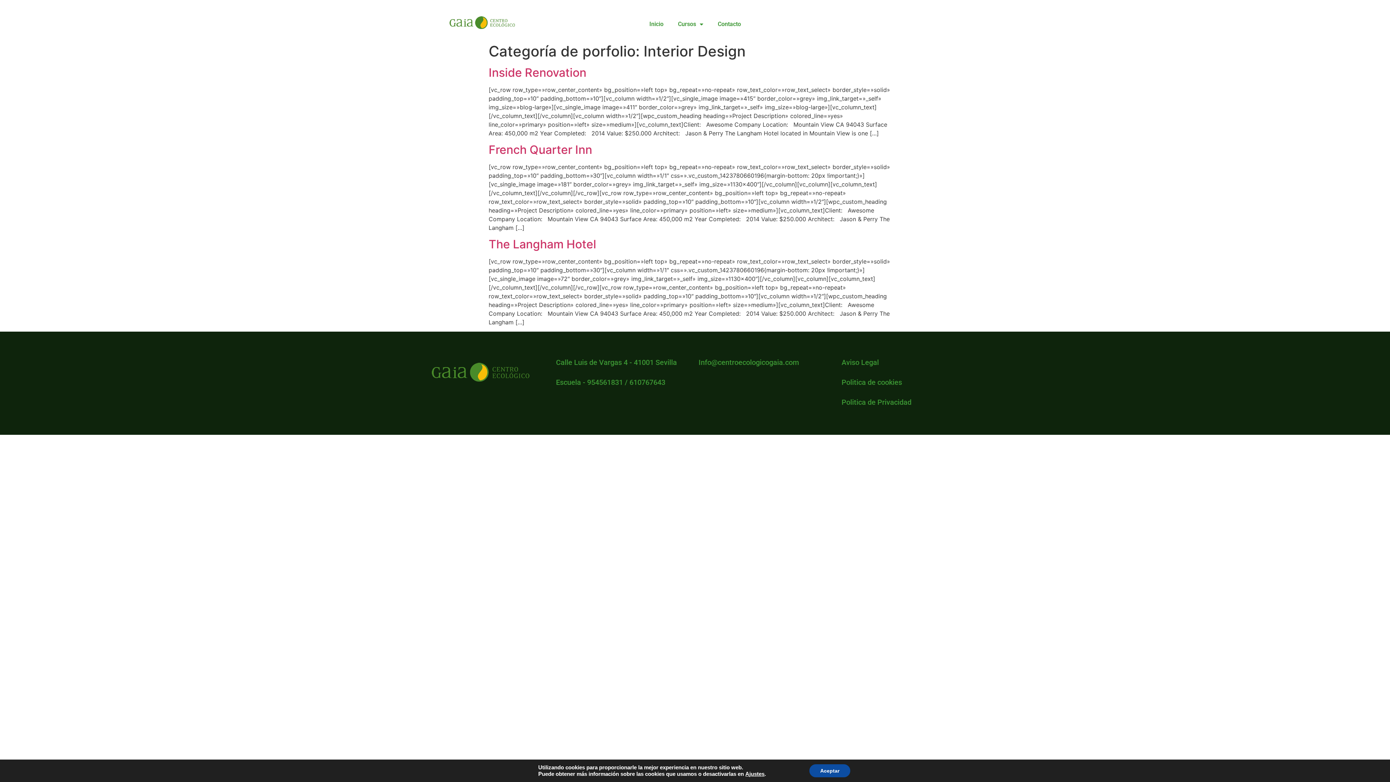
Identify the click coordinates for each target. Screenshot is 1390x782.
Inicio (656, 24)
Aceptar (829, 771)
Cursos (687, 24)
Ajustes (754, 774)
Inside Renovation (537, 73)
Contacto (729, 24)
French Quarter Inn (540, 150)
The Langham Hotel (542, 244)
